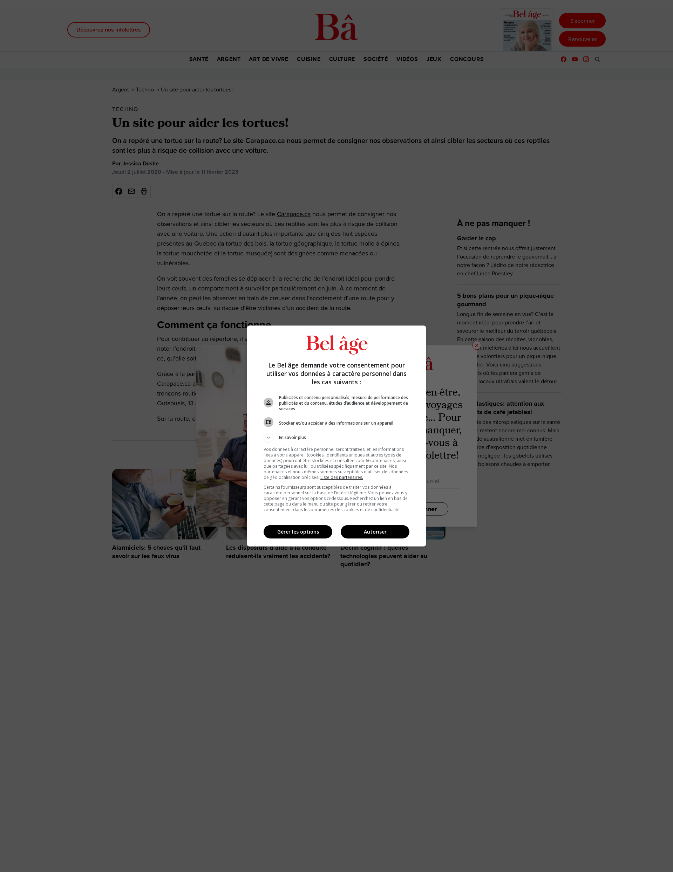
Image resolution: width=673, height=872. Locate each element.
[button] (336, 437)
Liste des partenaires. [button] (341, 477)
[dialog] (336, 436)
